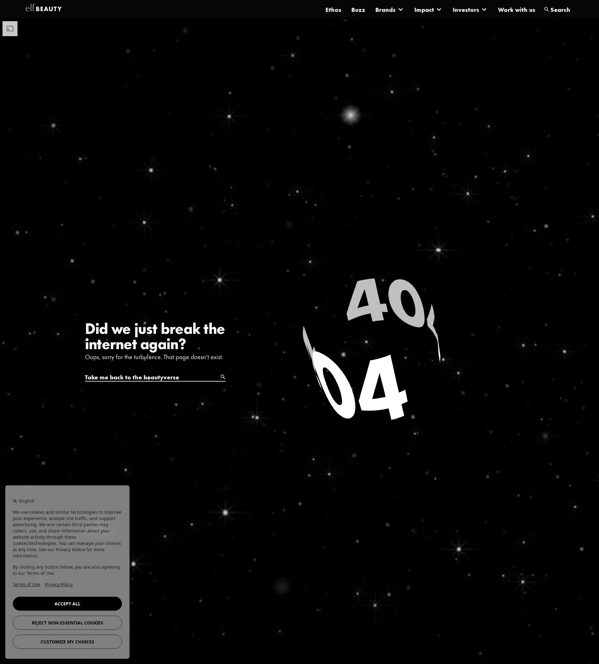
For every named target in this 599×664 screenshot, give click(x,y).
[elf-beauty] (43, 9)
